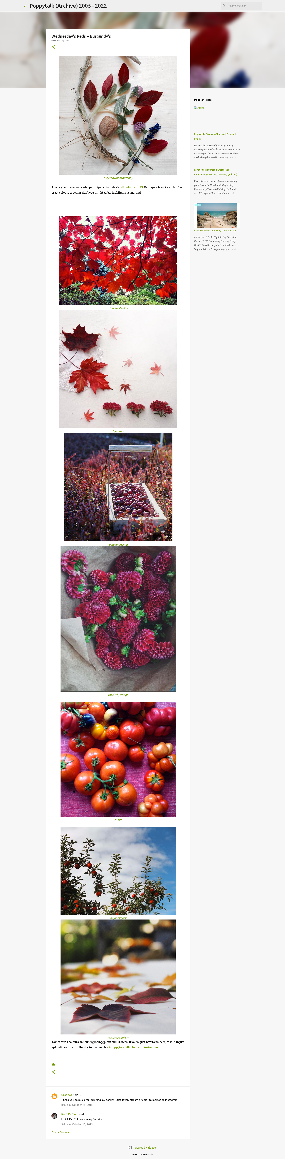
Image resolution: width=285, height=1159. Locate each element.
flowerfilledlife (118, 308)
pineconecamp (118, 544)
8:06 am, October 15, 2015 (77, 1104)
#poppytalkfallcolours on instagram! (133, 1047)
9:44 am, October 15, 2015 (77, 1124)
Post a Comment (61, 1132)
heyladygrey (118, 918)
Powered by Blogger (144, 1147)
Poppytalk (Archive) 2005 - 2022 (68, 6)
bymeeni (118, 431)
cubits (118, 819)
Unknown (67, 1094)
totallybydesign (118, 694)
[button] (53, 47)
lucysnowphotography (118, 177)
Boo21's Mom (69, 1114)
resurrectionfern (118, 1037)
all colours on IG (132, 187)
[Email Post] (53, 1065)
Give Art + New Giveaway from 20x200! (215, 230)
